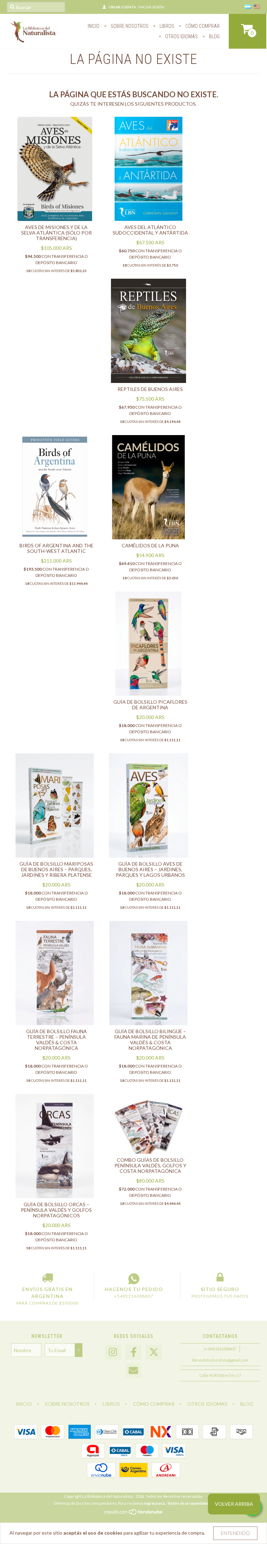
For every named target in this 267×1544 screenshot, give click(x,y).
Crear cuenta (122, 7)
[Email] (133, 1370)
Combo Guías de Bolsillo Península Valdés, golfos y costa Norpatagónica (150, 1165)
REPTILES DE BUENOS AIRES (150, 389)
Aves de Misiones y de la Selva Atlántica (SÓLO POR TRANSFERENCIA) (56, 232)
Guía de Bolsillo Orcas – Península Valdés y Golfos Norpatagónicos (56, 1209)
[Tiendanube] (133, 1513)
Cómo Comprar (202, 26)
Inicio (93, 26)
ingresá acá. (154, 1503)
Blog (214, 36)
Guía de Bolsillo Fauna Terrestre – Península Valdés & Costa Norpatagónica (56, 1039)
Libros (166, 26)
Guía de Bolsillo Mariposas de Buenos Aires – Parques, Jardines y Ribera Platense (56, 869)
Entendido (235, 1533)
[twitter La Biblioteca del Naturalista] (154, 1352)
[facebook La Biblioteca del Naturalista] (133, 1352)
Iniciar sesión (151, 7)
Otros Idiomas (181, 36)
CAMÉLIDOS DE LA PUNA (150, 545)
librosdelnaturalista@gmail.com (220, 1360)
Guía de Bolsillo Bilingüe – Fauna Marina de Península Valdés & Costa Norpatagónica (150, 1039)
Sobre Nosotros (129, 26)
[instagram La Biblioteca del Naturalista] (113, 1352)
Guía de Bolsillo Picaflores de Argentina (150, 704)
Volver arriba (234, 1504)
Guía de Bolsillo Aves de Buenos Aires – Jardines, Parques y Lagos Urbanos (150, 869)
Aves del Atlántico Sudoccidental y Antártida (150, 230)
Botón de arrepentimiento (191, 1503)
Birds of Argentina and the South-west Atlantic (56, 548)
